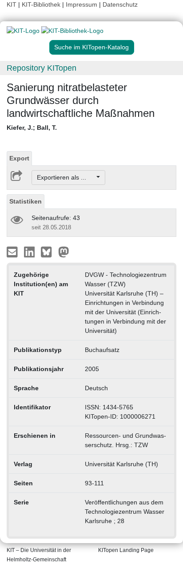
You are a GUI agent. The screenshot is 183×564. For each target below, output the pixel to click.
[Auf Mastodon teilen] (63, 251)
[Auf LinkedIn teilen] (30, 251)
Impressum (81, 4)
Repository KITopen (41, 68)
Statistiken (25, 201)
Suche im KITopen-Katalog (91, 47)
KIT (11, 4)
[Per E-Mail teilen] (13, 251)
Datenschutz (120, 4)
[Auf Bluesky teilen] (48, 251)
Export (19, 158)
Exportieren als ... (66, 177)
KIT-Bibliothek (42, 4)
